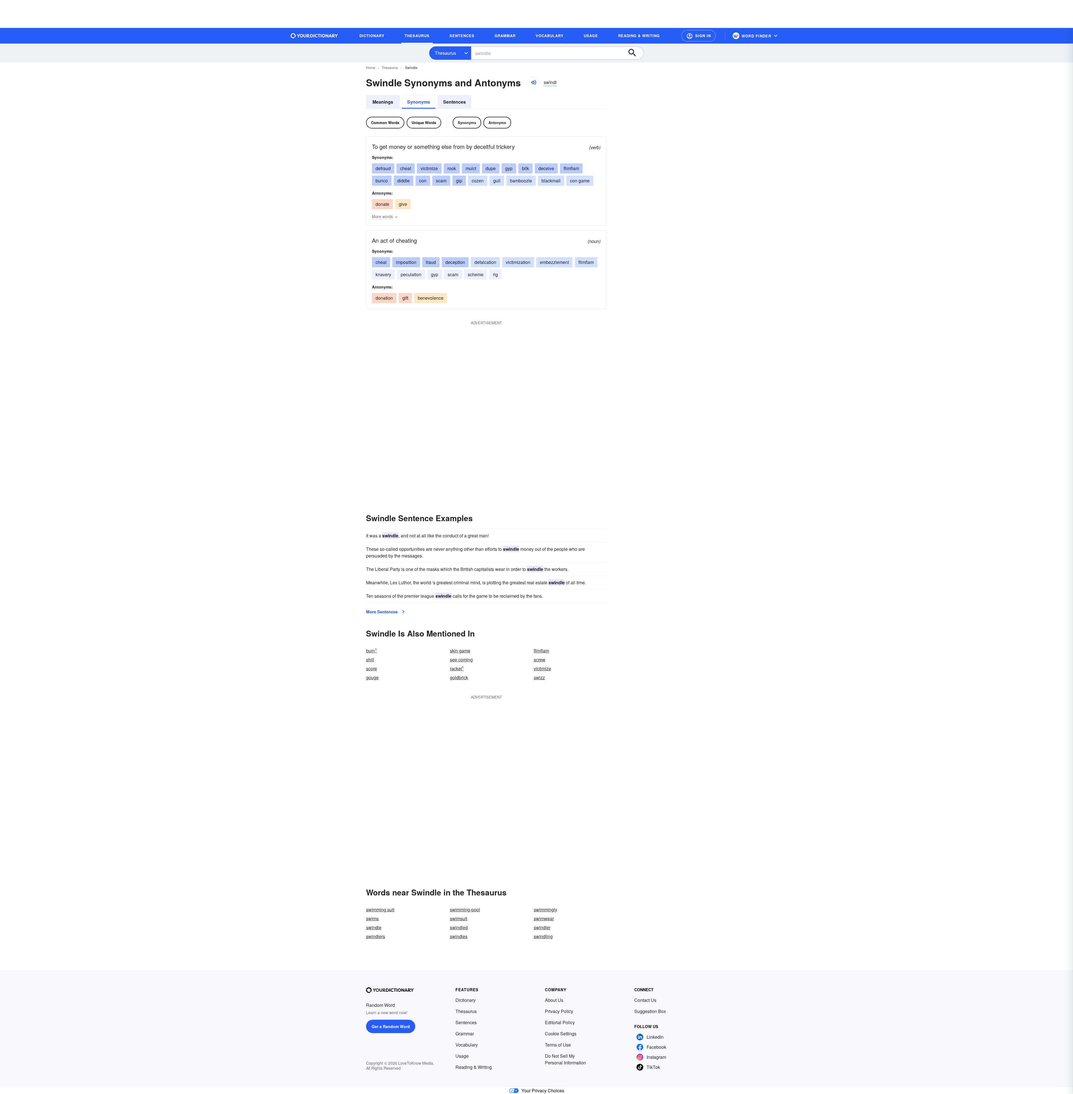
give (403, 204)
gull (496, 180)
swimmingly (545, 909)
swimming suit (380, 909)
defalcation (485, 262)
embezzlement (554, 262)
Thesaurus (445, 53)
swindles (458, 936)
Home (370, 67)
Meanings (382, 102)
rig (495, 274)
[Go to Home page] (314, 35)
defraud (383, 168)
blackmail (551, 180)
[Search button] (634, 53)
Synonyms (418, 102)
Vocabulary (466, 1044)
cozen (478, 180)
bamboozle (521, 180)
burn (371, 650)
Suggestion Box (650, 1011)
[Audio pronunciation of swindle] (533, 82)
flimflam (571, 168)
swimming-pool (465, 909)
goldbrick (459, 677)
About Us (554, 1000)
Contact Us (645, 1000)
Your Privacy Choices (542, 1090)
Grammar (464, 1033)
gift (405, 298)
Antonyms (497, 122)
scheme (475, 274)
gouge (372, 677)
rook (451, 168)
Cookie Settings (560, 1033)
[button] (698, 36)
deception (455, 262)
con (422, 180)
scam (441, 180)
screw (539, 659)
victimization (518, 262)
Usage (462, 1056)
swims (372, 918)
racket (457, 668)
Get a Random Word (391, 1026)
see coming (461, 659)
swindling (543, 936)
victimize (429, 168)
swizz (539, 677)
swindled (459, 927)
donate (382, 204)
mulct (471, 168)
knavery (383, 274)
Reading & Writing (473, 1067)
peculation (411, 274)
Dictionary (465, 1000)
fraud (431, 262)
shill (370, 659)
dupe (491, 168)
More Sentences (382, 612)
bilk (525, 168)
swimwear (544, 918)
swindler (542, 927)
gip (459, 180)
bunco (382, 180)
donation (384, 298)
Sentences (454, 102)
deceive (546, 168)
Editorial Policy (560, 1022)
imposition (406, 262)
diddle (403, 180)
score (371, 668)
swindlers (375, 936)
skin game (460, 650)
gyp (508, 168)
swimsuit (458, 918)
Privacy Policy (559, 1011)
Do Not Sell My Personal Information (565, 1059)
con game (580, 180)
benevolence (430, 298)
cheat (405, 168)
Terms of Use (558, 1044)
